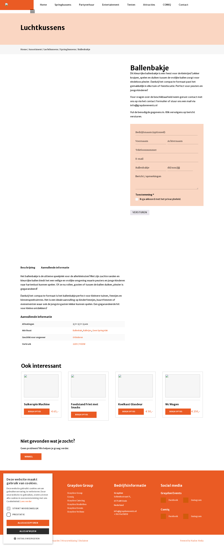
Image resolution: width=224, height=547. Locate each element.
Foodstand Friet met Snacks (84, 406)
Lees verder (26, 501)
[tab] (27, 268)
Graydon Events (75, 508)
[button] (28, 538)
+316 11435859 (121, 514)
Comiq (70, 497)
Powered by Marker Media (192, 541)
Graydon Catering (76, 500)
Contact (183, 4)
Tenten (131, 4)
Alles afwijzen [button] (28, 531)
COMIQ (167, 4)
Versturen (139, 212)
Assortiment (35, 49)
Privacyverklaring (69, 541)
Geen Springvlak (100, 330)
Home (43, 4)
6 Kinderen (78, 337)
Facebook (173, 500)
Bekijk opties (34, 411)
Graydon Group (74, 493)
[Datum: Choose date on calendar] (196, 167)
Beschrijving (27, 267)
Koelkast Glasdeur (130, 404)
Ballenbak (77, 330)
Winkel (29, 456)
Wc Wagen (172, 404)
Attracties (149, 4)
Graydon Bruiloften (76, 504)
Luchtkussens (51, 49)
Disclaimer (83, 541)
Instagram (196, 500)
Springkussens (63, 4)
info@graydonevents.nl (125, 511)
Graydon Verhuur (75, 511)
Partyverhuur (86, 4)
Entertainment (110, 4)
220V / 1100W (79, 344)
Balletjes (87, 330)
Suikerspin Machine (37, 404)
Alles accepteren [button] (28, 523)
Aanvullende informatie (55, 267)
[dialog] (27, 508)
